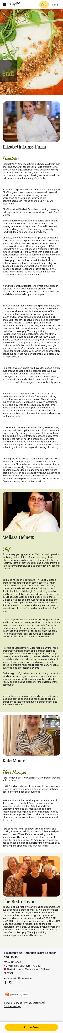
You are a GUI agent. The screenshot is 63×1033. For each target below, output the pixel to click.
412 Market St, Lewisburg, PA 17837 (23, 965)
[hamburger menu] (4, 4)
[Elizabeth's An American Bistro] (15, 4)
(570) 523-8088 (12, 962)
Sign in (55, 4)
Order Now (31, 1027)
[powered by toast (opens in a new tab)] (17, 994)
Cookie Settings (12, 1006)
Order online (25, 978)
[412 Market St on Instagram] (10, 983)
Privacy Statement (34, 1002)
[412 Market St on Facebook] (6, 983)
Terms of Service (13, 1002)
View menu (10, 978)
